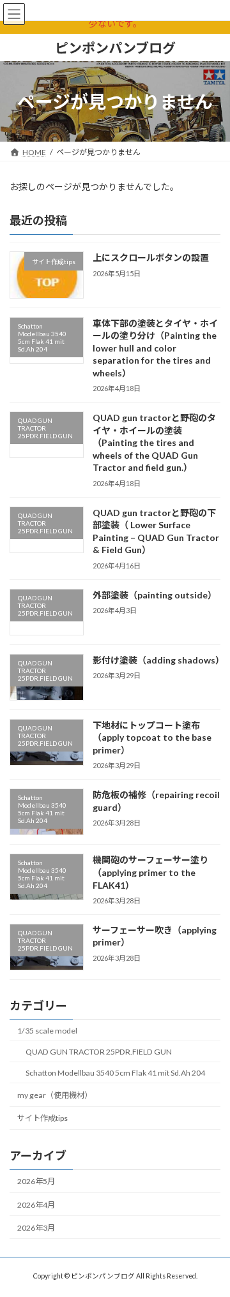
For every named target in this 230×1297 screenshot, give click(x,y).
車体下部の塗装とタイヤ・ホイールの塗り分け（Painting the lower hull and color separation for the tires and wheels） (155, 348)
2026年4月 (36, 1205)
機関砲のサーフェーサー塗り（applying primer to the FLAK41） (150, 872)
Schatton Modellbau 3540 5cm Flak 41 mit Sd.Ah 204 (115, 1073)
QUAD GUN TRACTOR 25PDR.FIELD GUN (99, 1051)
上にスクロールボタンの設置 (151, 257)
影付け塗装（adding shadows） (158, 660)
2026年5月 (36, 1181)
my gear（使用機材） (54, 1095)
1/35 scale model (47, 1030)
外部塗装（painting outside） (155, 594)
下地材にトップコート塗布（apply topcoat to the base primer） (152, 737)
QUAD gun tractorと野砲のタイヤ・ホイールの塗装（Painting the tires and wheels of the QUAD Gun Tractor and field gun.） (154, 442)
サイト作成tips (42, 1118)
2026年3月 (36, 1228)
